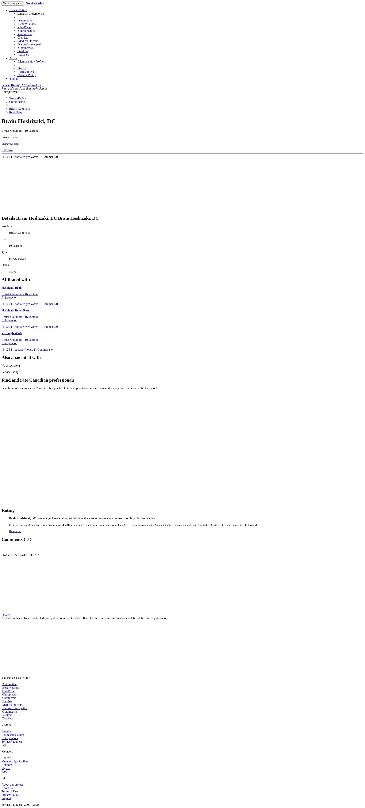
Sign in (13, 78)
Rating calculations (13, 734)
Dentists (22, 37)
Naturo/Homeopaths (30, 44)
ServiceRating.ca (12, 741)
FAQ (5, 745)
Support (6, 798)
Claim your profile (11, 143)
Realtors (22, 51)
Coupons (7, 764)
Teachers (23, 54)
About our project (12, 784)
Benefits (6, 731)
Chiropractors (26, 30)
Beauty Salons (26, 23)
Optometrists (25, 47)
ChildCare (24, 27)
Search (21, 68)
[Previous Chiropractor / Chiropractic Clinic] (3, 548)
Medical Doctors (27, 41)
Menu (13, 58)
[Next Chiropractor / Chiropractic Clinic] (6, 548)
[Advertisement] (116, 185)
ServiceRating (18, 10)
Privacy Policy (26, 75)
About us (7, 788)
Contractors (24, 34)
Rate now (7, 150)
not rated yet (22, 156)
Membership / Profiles (31, 61)
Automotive (24, 20)
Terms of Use (25, 71)
